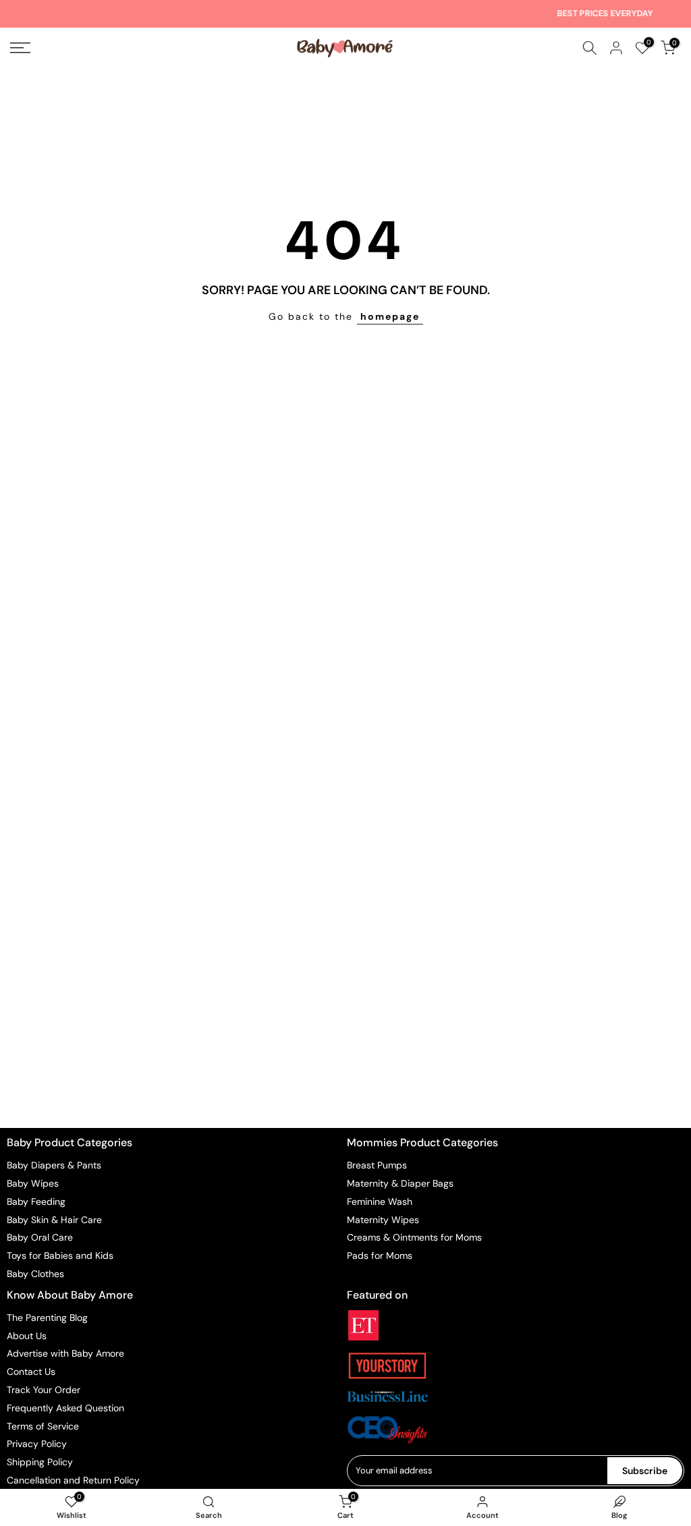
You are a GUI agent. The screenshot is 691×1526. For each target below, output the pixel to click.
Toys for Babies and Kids (60, 1255)
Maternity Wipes (383, 1220)
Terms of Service (43, 1426)
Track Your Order (43, 1390)
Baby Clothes (35, 1274)
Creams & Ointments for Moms (414, 1237)
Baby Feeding (36, 1201)
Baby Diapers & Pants (54, 1165)
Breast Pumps (377, 1165)
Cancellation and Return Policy (73, 1480)
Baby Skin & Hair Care (54, 1220)
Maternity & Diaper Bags (400, 1183)
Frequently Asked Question (65, 1408)
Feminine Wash (379, 1201)
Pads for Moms (379, 1255)
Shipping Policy (40, 1462)
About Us (27, 1336)
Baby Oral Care (40, 1237)
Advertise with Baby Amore (65, 1353)
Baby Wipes (33, 1183)
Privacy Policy (37, 1444)
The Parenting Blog (47, 1317)
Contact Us (31, 1371)
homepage (390, 316)
